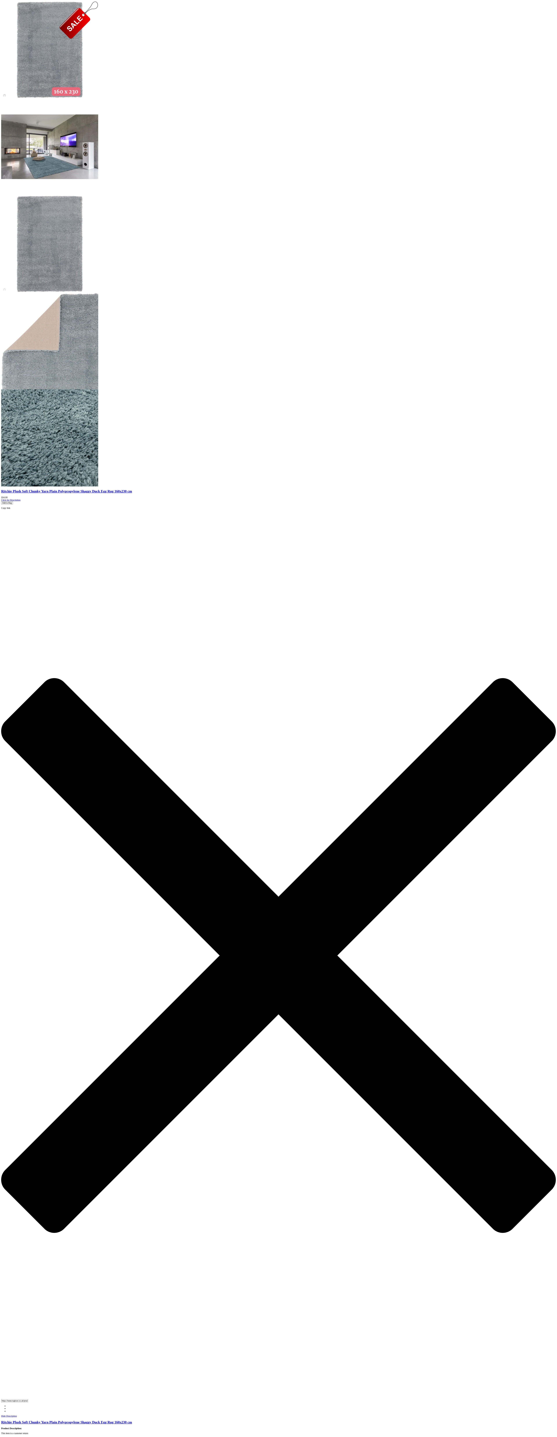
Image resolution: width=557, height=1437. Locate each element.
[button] (278, 1400)
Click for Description (10, 500)
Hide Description (9, 1416)
